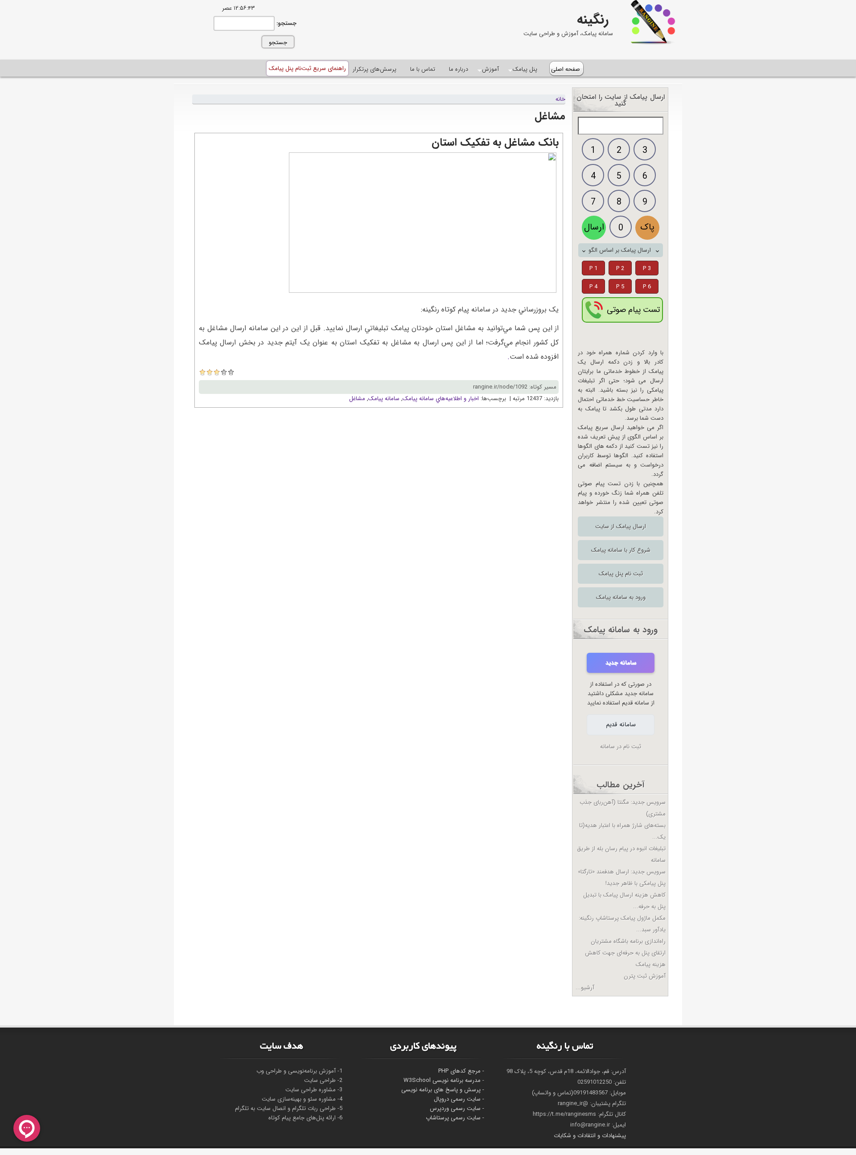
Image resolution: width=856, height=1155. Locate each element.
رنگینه (593, 19)
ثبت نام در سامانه (620, 746)
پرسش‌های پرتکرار (374, 69)
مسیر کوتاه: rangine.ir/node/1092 (514, 387)
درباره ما (458, 69)
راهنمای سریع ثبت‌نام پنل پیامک (307, 68)
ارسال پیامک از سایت (620, 526)
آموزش (490, 69)
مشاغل (357, 398)
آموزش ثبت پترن (645, 976)
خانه (560, 99)
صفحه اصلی (565, 69)
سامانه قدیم (621, 724)
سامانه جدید (620, 663)
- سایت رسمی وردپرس (457, 1108)
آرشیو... (585, 987)
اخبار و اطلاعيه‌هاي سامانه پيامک (441, 398)
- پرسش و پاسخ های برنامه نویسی (442, 1089)
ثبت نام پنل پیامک (621, 573)
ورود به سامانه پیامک (621, 597)
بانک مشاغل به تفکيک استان (495, 142)
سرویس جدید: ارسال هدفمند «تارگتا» (622, 871)
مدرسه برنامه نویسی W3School (442, 1080)
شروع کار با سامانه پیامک (620, 550)
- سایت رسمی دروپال (459, 1099)
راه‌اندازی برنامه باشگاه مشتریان (628, 941)
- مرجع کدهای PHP (461, 1071)
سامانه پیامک (383, 398)
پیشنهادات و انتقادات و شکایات (590, 1135)
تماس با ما (422, 69)
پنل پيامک (525, 69)
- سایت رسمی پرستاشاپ (455, 1117)
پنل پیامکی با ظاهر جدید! (635, 883)
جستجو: (285, 23)
